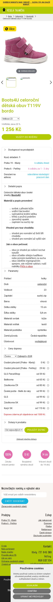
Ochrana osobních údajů (12, 561)
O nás (4, 546)
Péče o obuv (26, 266)
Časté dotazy (45, 533)
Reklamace (46, 529)
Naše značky (7, 552)
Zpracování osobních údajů (14, 506)
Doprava (48, 523)
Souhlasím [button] (32, 585)
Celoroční (19, 16)
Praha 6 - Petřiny (9, 523)
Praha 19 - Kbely (8, 520)
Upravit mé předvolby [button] (32, 596)
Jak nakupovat (45, 520)
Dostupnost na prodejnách (21, 149)
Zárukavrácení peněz (8, 459)
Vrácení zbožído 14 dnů (45, 459)
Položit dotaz (36, 430)
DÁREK (6, 2)
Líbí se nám (6, 558)
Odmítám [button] (32, 591)
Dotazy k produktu (17, 422)
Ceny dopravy (15, 348)
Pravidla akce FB (8, 555)
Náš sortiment (7, 549)
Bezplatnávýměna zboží (26, 459)
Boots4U (29, 16)
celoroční (41, 284)
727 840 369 (45, 552)
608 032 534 (45, 560)
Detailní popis (15, 186)
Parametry (13, 271)
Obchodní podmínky (42, 535)
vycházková (40, 341)
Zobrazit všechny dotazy (27, 439)
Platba (49, 526)
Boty (10, 16)
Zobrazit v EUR (24, 356)
